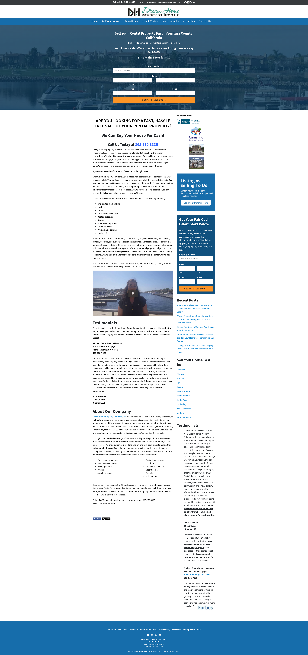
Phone (132, 88)
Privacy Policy (189, 629)
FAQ (154, 629)
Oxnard (180, 387)
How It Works (149, 21)
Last (175, 84)
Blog (141, 2)
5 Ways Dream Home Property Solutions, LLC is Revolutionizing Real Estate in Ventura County (195, 319)
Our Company (164, 629)
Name (154, 76)
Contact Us (205, 21)
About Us (188, 21)
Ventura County (184, 417)
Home (94, 21)
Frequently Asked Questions (169, 2)
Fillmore (180, 374)
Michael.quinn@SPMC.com (105, 349)
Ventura (180, 413)
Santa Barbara (183, 395)
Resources (176, 629)
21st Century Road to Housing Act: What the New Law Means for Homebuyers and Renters (195, 338)
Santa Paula (182, 400)
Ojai (178, 382)
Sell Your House (110, 21)
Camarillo (181, 369)
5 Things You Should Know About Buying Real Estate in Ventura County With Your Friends (195, 349)
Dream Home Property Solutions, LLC (110, 416)
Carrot (177, 651)
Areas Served (169, 21)
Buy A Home (131, 21)
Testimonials (151, 2)
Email (175, 88)
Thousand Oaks (184, 408)
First (132, 84)
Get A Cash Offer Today (117, 629)
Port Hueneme (183, 391)
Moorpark (181, 378)
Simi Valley (181, 404)
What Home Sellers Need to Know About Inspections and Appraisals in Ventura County (195, 308)
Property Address (154, 66)
